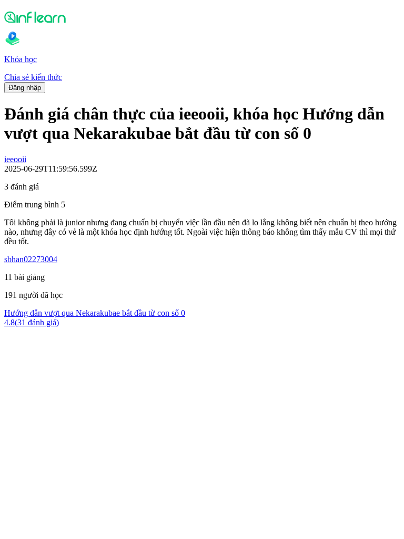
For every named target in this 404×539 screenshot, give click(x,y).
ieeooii (15, 159)
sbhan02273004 (30, 259)
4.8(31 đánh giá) (31, 322)
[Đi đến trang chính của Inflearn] (202, 16)
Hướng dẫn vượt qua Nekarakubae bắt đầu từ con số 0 (94, 312)
